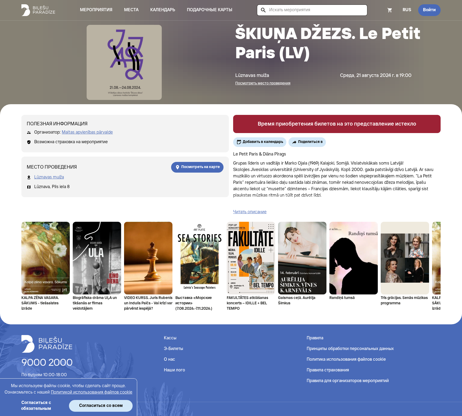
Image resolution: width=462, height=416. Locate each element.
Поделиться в (310, 142)
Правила (315, 338)
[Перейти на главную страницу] (38, 10)
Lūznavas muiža (49, 177)
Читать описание (250, 212)
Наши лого (174, 370)
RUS (407, 10)
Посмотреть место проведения (262, 83)
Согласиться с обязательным (36, 406)
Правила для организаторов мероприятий (348, 381)
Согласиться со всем (101, 406)
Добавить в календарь (263, 142)
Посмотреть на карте (200, 167)
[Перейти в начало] (46, 344)
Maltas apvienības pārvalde (87, 132)
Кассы (170, 338)
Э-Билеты (173, 349)
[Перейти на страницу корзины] (382, 10)
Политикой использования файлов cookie (91, 392)
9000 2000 (47, 363)
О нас (169, 359)
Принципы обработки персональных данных (350, 349)
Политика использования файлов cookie (346, 359)
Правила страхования (328, 370)
